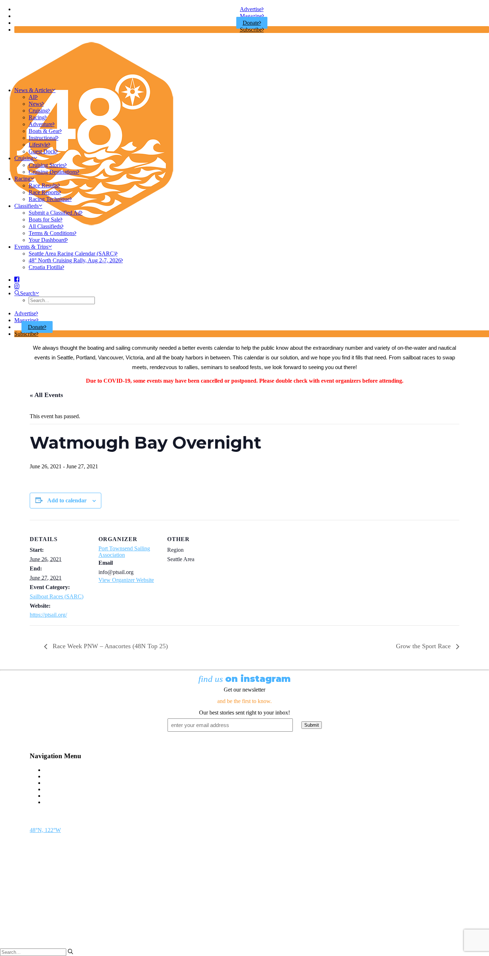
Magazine (251, 16)
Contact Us (56, 770)
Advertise (251, 9)
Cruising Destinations (53, 172)
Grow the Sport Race (424, 646)
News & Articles (33, 90)
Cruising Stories (47, 165)
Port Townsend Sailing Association (124, 551)
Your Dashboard (47, 240)
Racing (37, 117)
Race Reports (44, 192)
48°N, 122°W (45, 830)
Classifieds (26, 206)
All (32, 97)
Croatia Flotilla (45, 267)
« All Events (46, 394)
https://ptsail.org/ (48, 615)
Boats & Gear (44, 131)
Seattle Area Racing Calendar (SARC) (72, 253)
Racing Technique (49, 199)
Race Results (43, 185)
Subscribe (251, 30)
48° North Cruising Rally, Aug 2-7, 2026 (75, 260)
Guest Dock (42, 151)
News (35, 104)
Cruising (38, 110)
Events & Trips (31, 247)
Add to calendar (67, 500)
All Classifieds (45, 226)
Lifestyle (38, 145)
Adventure (41, 124)
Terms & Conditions (51, 233)
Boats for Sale (44, 219)
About (51, 796)
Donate (251, 23)
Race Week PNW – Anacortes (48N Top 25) (109, 646)
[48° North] (244, 60)
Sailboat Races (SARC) (56, 596)
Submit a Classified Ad (55, 213)
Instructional (43, 138)
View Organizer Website (126, 580)
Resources (55, 802)
